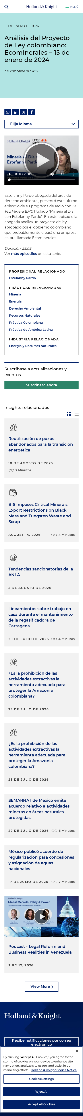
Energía (15, 301)
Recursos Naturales (24, 316)
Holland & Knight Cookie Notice (54, 1070)
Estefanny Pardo (22, 278)
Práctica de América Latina (31, 330)
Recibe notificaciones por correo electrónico (41, 1042)
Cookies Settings (41, 1079)
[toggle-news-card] (69, 414)
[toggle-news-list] (77, 414)
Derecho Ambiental (25, 308)
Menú (74, 6)
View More (40, 986)
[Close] (77, 1051)
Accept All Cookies (41, 1104)
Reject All (41, 1091)
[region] (41, 1079)
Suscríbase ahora (41, 385)
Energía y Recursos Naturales (32, 346)
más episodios (24, 254)
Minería (15, 294)
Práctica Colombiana (26, 323)
